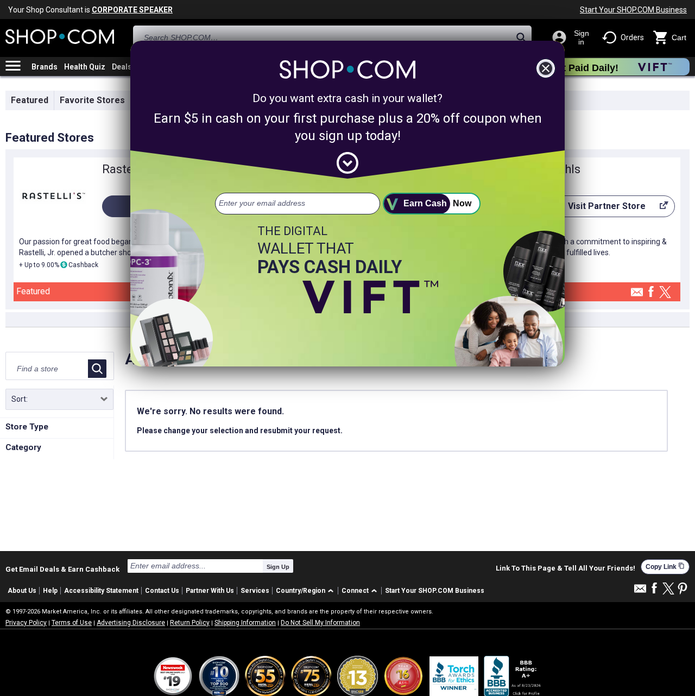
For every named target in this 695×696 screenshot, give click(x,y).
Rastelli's (126, 169)
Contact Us (162, 590)
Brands (44, 66)
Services (255, 590)
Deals (122, 66)
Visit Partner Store (598, 209)
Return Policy (190, 623)
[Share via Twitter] (665, 293)
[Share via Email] (637, 295)
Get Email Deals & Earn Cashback (62, 569)
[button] (306, 591)
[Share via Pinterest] (682, 589)
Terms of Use (72, 623)
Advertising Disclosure (131, 623)
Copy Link (665, 566)
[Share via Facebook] (651, 292)
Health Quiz (84, 66)
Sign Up (278, 567)
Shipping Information (245, 623)
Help (50, 590)
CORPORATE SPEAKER (132, 9)
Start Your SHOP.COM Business (633, 10)
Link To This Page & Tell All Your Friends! (565, 568)
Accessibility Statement (101, 590)
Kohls (565, 169)
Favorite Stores (92, 100)
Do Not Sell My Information (320, 623)
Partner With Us (210, 590)
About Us (22, 590)
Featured (29, 100)
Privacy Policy (26, 623)
